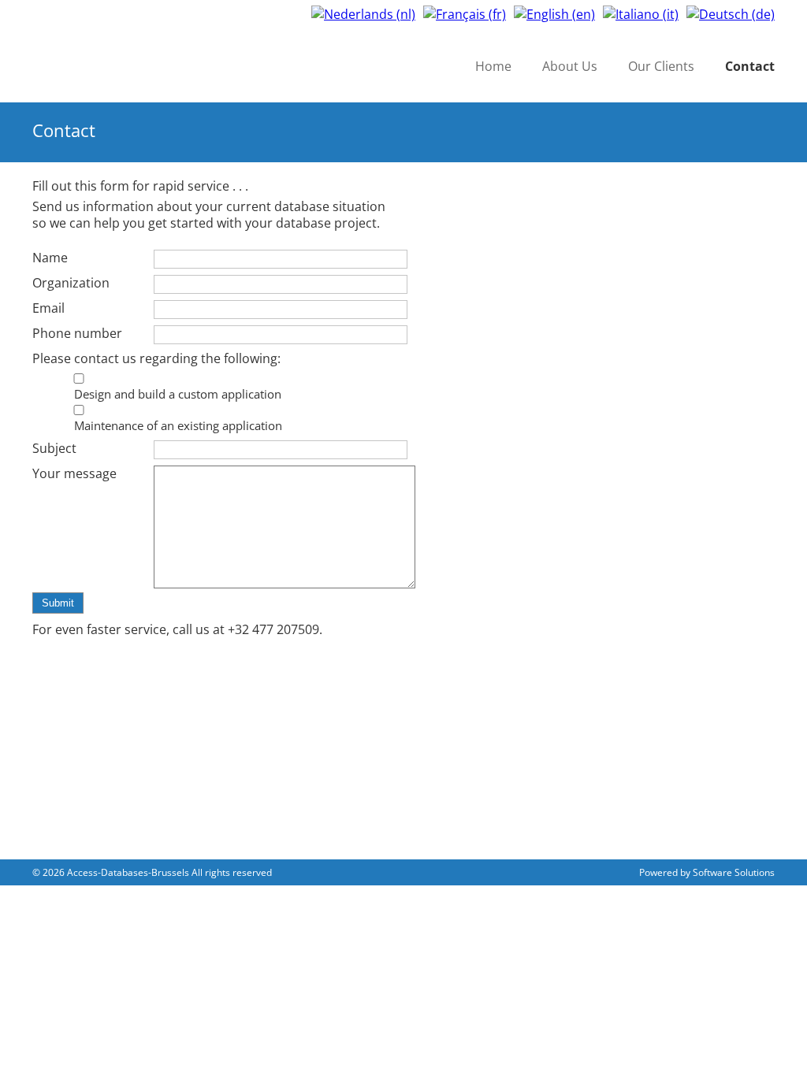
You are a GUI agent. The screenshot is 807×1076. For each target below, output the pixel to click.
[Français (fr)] (464, 12)
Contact (750, 66)
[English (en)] (554, 12)
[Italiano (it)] (641, 12)
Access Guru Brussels (152, 64)
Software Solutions (734, 872)
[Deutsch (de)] (730, 12)
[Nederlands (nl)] (363, 12)
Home (493, 66)
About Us (569, 66)
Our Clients (661, 66)
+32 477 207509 (273, 629)
